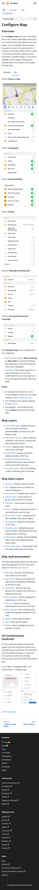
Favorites (9, 484)
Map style (9, 572)
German (5, 823)
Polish (4, 834)
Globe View (9, 588)
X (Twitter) (6, 786)
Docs (4, 749)
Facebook (6, 793)
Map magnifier (11, 597)
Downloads (6, 759)
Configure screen (24, 397)
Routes (8, 625)
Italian (4, 827)
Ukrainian (6, 830)
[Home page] (4, 10)
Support (5, 875)
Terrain (8, 447)
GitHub (5, 864)
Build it (4, 763)
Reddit (4, 790)
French (4, 820)
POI (6, 487)
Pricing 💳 (6, 742)
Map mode (9, 579)
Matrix (4, 804)
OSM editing (10, 537)
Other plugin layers (13, 546)
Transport (9, 503)
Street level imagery (13, 515)
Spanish (5, 837)
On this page (8, 19)
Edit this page (10, 712)
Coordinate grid (11, 468)
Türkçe (4, 848)
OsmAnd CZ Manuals (10, 868)
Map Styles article (21, 567)
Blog (3, 861)
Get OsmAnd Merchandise (12, 871)
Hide (7, 622)
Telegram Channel (9, 800)
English (5, 816)
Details (8, 618)
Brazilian (5, 841)
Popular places (11, 528)
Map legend (6, 756)
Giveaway (6, 766)
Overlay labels (11, 497)
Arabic (4, 844)
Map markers (10, 493)
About (4, 770)
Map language (11, 609)
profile (14, 404)
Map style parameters (14, 358)
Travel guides (10, 522)
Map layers (9, 370)
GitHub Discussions (10, 783)
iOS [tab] (15, 72)
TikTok (4, 797)
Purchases (6, 752)
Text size (8, 603)
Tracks (8, 509)
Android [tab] (6, 72)
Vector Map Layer (12, 425)
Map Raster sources (13, 438)
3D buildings (10, 453)
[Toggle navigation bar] (3, 3)
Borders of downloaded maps (17, 459)
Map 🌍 (5, 745)
